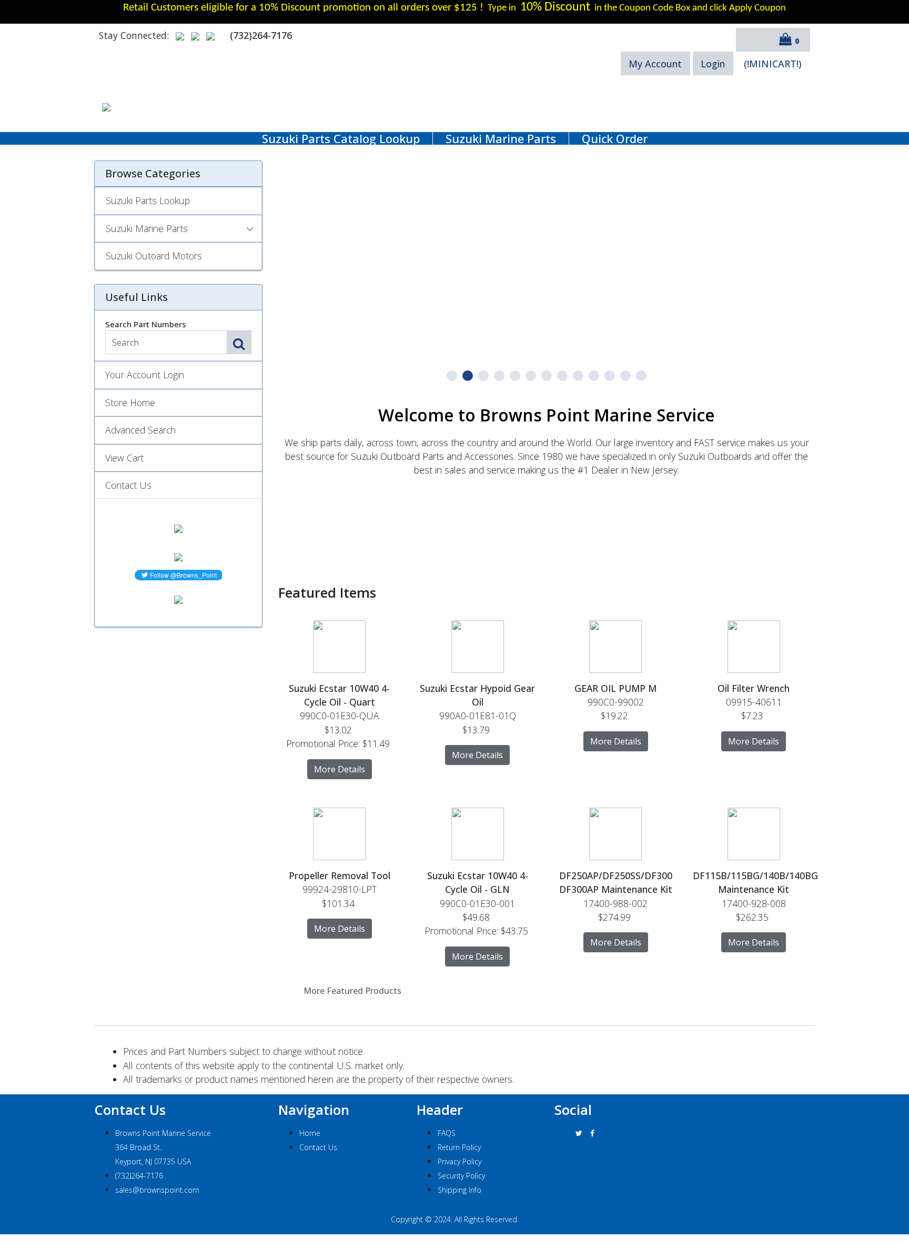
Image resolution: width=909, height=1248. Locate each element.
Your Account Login (144, 374)
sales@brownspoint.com (157, 1190)
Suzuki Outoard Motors (154, 255)
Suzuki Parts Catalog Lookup (341, 138)
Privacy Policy (459, 1161)
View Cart (124, 457)
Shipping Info (459, 1190)
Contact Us (128, 485)
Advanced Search (140, 430)
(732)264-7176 (139, 1176)
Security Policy (461, 1176)
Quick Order (615, 138)
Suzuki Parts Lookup (148, 200)
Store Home (130, 402)
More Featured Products (352, 991)
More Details (339, 769)
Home (309, 1133)
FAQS (447, 1133)
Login (713, 63)
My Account (655, 63)
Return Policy (459, 1147)
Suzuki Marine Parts (501, 138)
